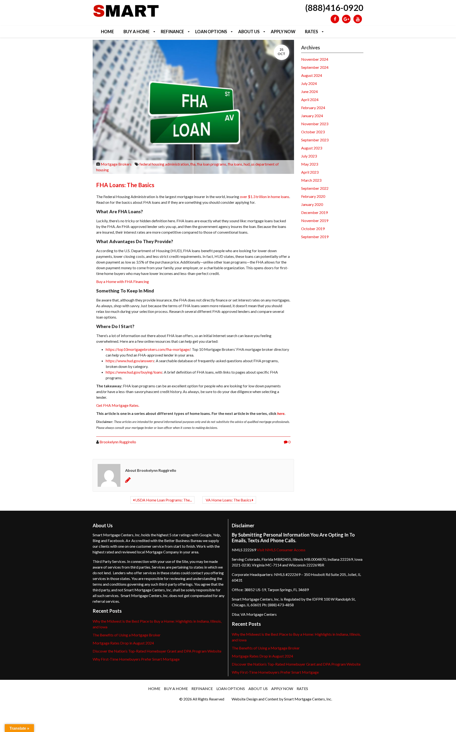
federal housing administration (164, 164)
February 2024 (313, 107)
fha (192, 164)
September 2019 (314, 236)
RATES (311, 31)
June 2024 (309, 91)
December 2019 (314, 212)
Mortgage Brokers (116, 164)
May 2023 (309, 164)
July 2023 (309, 156)
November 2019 (314, 220)
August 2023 (311, 148)
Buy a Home (137, 31)
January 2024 (312, 115)
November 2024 (314, 59)
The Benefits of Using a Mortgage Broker (127, 635)
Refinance (172, 31)
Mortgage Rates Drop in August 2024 (123, 643)
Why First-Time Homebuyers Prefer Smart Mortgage (136, 659)
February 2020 (313, 196)
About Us (249, 31)
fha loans (235, 164)
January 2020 (312, 204)
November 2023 (314, 123)
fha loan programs (211, 164)
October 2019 (313, 228)
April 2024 (309, 99)
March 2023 (311, 180)
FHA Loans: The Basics (125, 184)
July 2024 (309, 83)
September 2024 (314, 67)
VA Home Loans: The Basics (228, 500)
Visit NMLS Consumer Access (281, 549)
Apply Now (283, 31)
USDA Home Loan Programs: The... (163, 500)
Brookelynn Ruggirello (118, 442)
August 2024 (311, 75)
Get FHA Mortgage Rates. (117, 405)
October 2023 (313, 132)
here (281, 413)
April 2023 (309, 172)
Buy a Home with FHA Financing (122, 281)
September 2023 (314, 140)
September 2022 (314, 188)
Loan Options (211, 31)
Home (107, 31)
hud (247, 164)
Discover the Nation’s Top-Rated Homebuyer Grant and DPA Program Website (157, 651)
